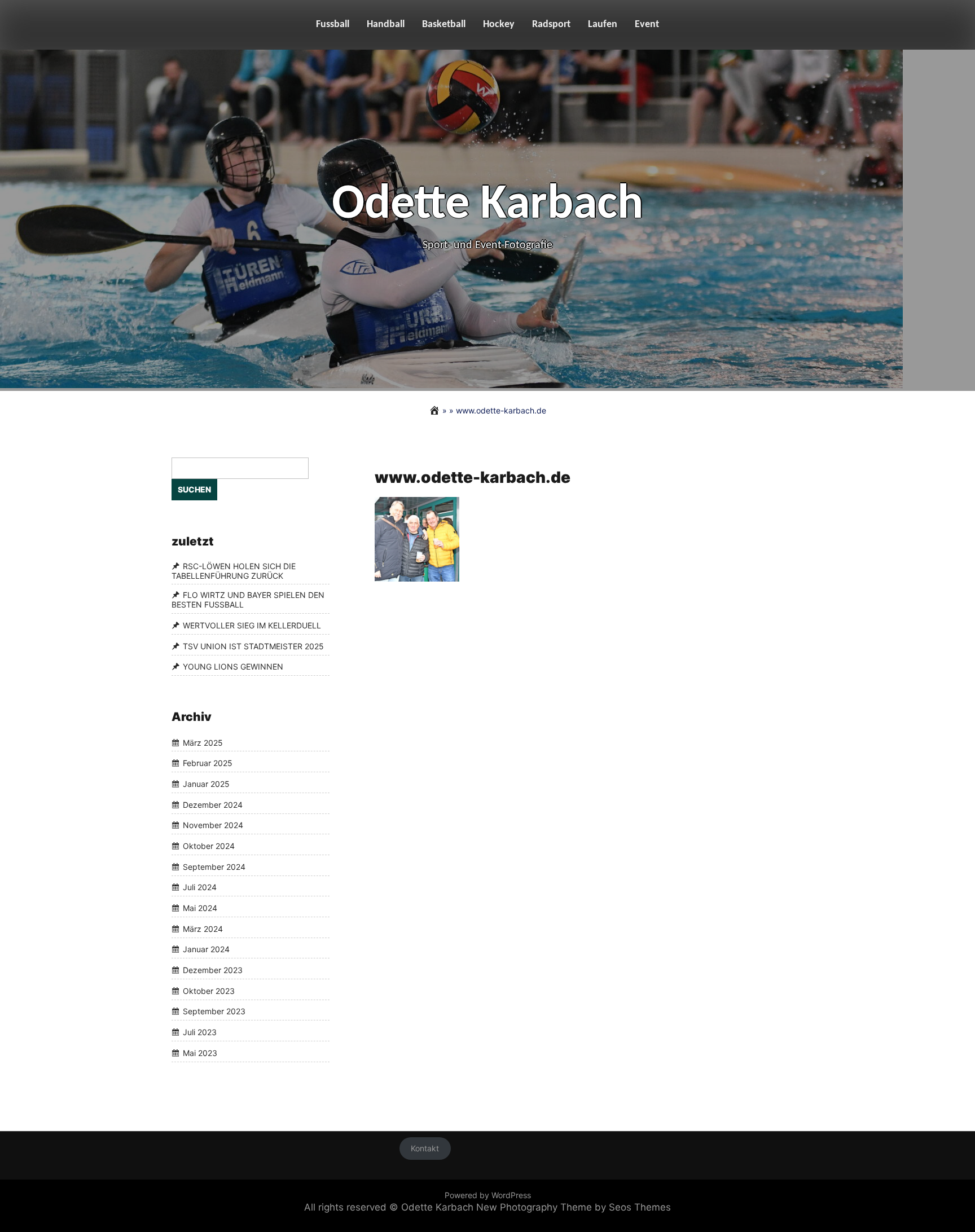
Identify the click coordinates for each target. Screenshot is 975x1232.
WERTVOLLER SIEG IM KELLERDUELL (252, 625)
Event (647, 24)
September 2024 (214, 867)
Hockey (499, 24)
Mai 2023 (200, 1053)
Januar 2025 (206, 784)
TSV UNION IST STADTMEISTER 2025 (253, 646)
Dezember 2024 (213, 804)
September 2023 (214, 1012)
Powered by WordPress (488, 1195)
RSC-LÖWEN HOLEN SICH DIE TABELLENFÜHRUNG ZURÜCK (234, 570)
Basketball (443, 24)
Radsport (551, 24)
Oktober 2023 (209, 991)
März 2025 (203, 742)
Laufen (602, 24)
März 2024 (203, 929)
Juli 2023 (200, 1032)
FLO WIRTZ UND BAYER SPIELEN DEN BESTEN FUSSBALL (248, 600)
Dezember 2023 (213, 970)
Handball (386, 24)
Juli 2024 (200, 887)
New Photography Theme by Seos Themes (573, 1207)
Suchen (194, 489)
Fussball (332, 24)
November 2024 (213, 825)
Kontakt (425, 1149)
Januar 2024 (206, 949)
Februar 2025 (207, 763)
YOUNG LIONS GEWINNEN (233, 667)
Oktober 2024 (209, 846)
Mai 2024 (200, 908)
